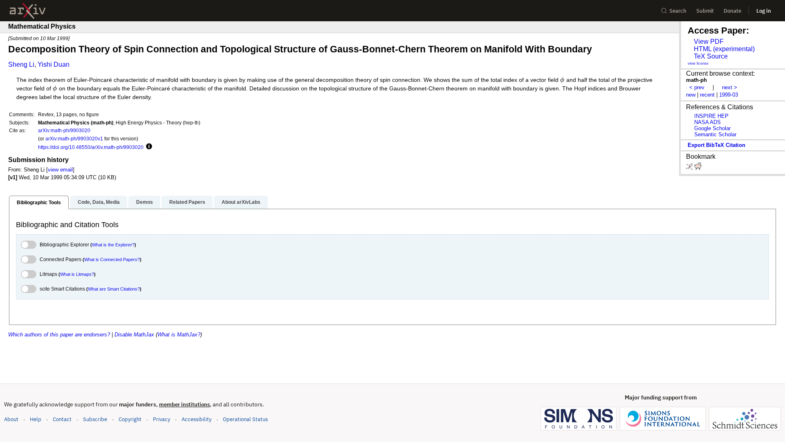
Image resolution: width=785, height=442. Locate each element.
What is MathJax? (178, 335)
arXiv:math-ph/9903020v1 (74, 138)
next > (729, 87)
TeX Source (711, 56)
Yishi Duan (54, 64)
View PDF (709, 41)
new (690, 95)
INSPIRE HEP (711, 116)
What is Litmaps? (77, 274)
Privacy (161, 419)
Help (35, 419)
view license (698, 63)
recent (707, 95)
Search (677, 10)
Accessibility (196, 419)
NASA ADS (707, 122)
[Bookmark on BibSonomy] (690, 168)
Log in (763, 10)
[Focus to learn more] (148, 147)
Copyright (130, 419)
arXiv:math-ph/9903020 (64, 130)
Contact (62, 419)
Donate (732, 10)
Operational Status (245, 419)
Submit (705, 10)
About (11, 419)
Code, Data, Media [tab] (99, 202)
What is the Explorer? (113, 244)
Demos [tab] (144, 202)
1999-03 (728, 95)
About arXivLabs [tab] (241, 202)
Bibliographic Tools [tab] (39, 202)
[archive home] (27, 11)
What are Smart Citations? (114, 288)
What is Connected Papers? (112, 259)
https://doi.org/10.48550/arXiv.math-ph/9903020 (91, 147)
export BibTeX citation (716, 145)
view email (60, 170)
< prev (696, 87)
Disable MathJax (134, 335)
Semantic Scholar (715, 134)
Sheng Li (21, 64)
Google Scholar (712, 128)
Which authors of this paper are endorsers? (59, 335)
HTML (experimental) (724, 48)
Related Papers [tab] (187, 202)
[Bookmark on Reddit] (698, 168)
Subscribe (95, 419)
